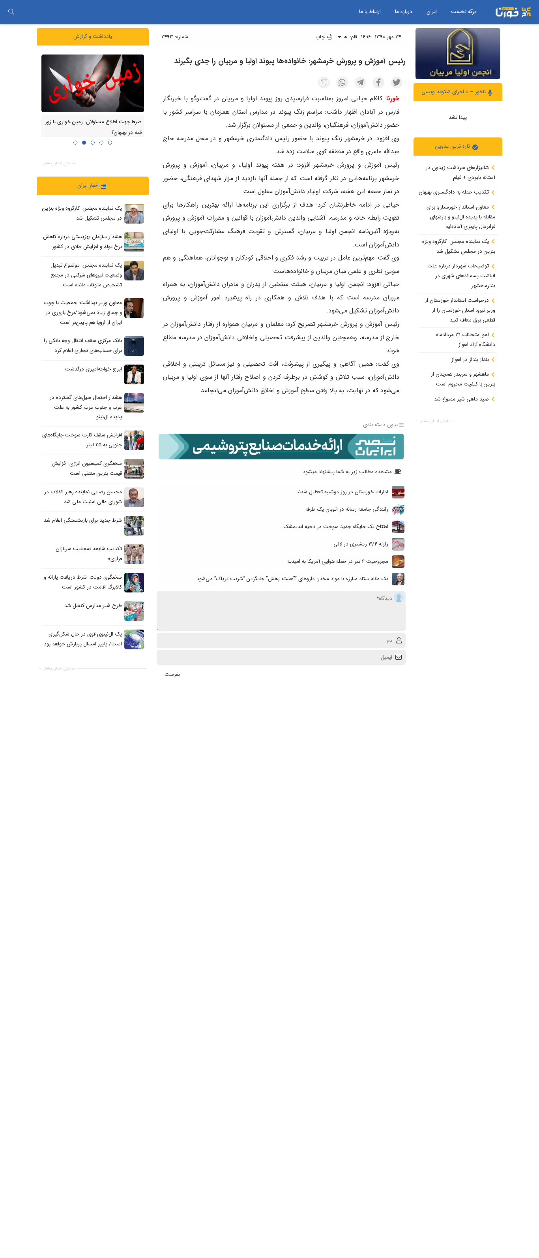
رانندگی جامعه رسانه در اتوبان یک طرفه (346, 509)
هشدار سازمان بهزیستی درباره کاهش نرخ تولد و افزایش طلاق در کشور (82, 242)
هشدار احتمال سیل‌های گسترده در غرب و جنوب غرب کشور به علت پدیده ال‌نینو (86, 407)
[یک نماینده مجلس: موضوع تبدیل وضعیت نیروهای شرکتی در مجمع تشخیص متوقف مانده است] (134, 270)
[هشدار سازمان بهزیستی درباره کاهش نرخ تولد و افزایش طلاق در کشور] (134, 242)
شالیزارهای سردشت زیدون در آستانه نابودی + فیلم (460, 173)
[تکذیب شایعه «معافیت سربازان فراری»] (134, 554)
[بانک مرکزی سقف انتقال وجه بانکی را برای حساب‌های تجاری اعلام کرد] (134, 345)
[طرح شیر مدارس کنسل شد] (134, 611)
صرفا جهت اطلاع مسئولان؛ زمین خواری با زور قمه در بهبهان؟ (93, 127)
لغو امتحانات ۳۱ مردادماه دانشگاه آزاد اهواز (465, 340)
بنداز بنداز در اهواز (470, 359)
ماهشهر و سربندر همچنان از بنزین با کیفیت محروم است (463, 379)
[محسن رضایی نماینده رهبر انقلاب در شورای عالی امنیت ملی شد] (134, 497)
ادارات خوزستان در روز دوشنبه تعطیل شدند (342, 492)
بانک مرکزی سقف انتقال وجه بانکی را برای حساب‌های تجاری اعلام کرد (83, 346)
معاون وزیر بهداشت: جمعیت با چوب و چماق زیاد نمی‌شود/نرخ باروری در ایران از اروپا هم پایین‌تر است (83, 312)
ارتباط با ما (370, 12)
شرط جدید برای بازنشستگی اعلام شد (83, 520)
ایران (432, 12)
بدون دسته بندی (380, 425)
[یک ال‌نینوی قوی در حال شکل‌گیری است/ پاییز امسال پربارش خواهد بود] (134, 639)
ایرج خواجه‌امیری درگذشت (93, 369)
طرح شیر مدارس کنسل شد (93, 606)
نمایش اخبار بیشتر (436, 421)
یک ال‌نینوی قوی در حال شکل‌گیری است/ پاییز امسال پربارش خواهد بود (83, 639)
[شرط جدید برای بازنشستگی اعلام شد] (134, 525)
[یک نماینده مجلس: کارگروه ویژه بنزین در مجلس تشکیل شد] (134, 214)
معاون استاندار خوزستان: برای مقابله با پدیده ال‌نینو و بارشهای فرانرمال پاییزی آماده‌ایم (461, 217)
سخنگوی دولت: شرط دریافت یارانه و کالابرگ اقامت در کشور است (83, 582)
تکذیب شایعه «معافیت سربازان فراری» (89, 554)
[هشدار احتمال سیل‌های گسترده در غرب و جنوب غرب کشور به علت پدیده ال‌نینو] (134, 402)
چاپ (320, 37)
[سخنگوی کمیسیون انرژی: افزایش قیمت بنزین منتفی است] (134, 468)
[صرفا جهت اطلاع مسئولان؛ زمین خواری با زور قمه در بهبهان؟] (92, 83)
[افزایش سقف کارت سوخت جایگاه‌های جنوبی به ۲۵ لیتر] (134, 440)
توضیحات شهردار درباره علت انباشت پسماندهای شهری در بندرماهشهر (461, 276)
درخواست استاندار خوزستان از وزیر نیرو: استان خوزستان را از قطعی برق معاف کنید (460, 310)
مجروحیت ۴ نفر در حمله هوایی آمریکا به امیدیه (337, 561)
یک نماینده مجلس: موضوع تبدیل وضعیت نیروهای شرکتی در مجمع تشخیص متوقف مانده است (86, 275)
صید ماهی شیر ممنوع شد (462, 399)
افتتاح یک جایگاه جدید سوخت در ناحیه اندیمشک (335, 527)
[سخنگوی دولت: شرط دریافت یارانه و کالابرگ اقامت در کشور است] (134, 582)
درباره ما (403, 12)
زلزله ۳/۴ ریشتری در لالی (360, 544)
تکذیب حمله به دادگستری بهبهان (454, 192)
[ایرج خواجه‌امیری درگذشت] (134, 374)
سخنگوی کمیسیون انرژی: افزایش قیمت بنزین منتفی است (87, 468)
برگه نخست (463, 12)
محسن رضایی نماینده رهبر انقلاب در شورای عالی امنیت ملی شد (83, 497)
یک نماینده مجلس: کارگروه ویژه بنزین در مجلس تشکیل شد (458, 246)
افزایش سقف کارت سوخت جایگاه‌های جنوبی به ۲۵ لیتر (82, 440)
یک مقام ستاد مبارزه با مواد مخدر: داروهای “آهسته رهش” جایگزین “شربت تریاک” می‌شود (292, 579)
